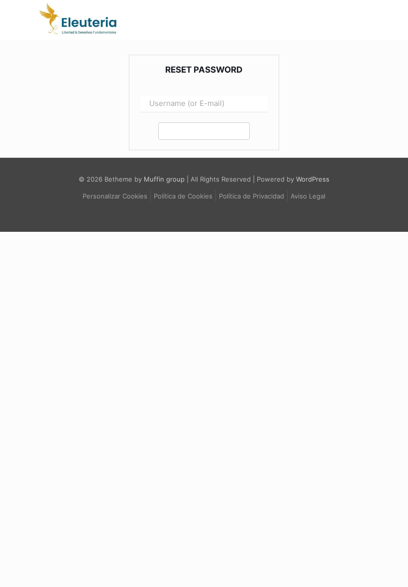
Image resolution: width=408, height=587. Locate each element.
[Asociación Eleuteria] (78, 33)
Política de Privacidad (251, 196)
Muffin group (164, 179)
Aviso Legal (308, 196)
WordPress (312, 179)
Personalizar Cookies (115, 196)
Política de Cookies (183, 196)
